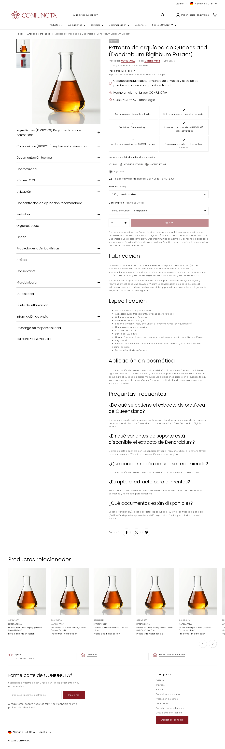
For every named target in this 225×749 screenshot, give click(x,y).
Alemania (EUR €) (204, 3)
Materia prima (152, 60)
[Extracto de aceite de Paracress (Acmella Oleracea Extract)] (70, 591)
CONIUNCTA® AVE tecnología (134, 100)
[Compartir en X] (137, 532)
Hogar (19, 33)
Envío (131, 74)
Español (180, 4)
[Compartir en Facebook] (127, 532)
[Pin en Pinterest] (146, 532)
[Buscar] (163, 15)
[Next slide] (213, 644)
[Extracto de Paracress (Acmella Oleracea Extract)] (112, 591)
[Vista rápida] (41, 575)
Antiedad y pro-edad (38, 33)
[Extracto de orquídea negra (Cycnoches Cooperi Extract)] (27, 591)
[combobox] (117, 15)
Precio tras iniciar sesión (122, 70)
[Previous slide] (203, 644)
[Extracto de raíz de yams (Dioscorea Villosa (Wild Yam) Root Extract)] (155, 591)
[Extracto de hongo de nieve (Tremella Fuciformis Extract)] (198, 591)
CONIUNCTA (128, 60)
